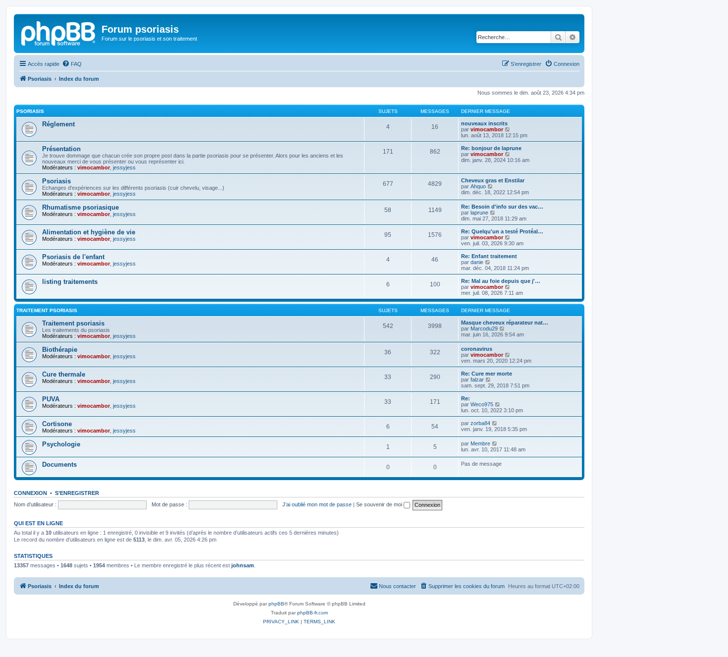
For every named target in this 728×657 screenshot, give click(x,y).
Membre (480, 443)
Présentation (61, 149)
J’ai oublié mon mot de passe (317, 504)
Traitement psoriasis (46, 310)
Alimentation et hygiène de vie (88, 232)
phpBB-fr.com (312, 612)
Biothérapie (59, 349)
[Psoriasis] (59, 32)
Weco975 (481, 404)
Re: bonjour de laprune (491, 148)
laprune (479, 213)
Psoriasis (30, 111)
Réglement (58, 124)
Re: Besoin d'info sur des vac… (502, 207)
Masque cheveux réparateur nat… (504, 323)
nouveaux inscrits (484, 123)
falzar (477, 380)
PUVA (50, 399)
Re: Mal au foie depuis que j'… (500, 281)
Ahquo (478, 186)
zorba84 (480, 423)
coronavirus (476, 349)
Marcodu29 (484, 328)
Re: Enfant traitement (489, 256)
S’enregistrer (77, 493)
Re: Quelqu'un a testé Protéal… (502, 231)
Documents (59, 464)
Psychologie (61, 444)
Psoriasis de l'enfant (73, 257)
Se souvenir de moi (380, 504)
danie (476, 262)
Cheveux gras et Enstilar (492, 180)
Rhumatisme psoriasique (80, 207)
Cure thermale (63, 374)
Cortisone (57, 424)
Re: (465, 398)
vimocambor (486, 129)
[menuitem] (72, 64)
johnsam (242, 565)
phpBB (276, 603)
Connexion (30, 493)
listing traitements (70, 281)
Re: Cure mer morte (486, 374)
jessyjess (124, 167)
